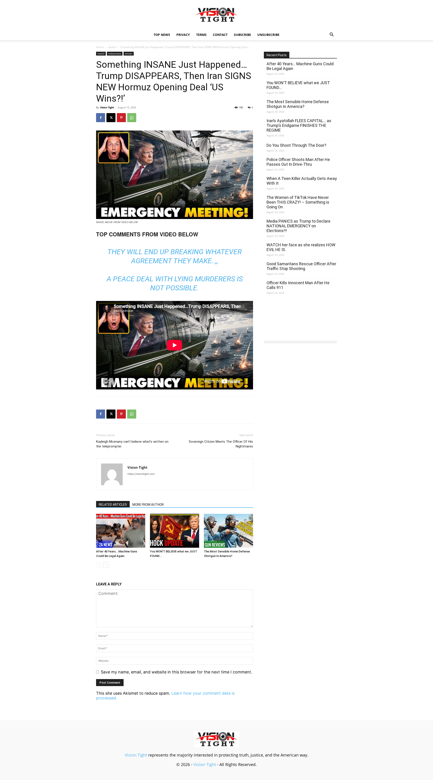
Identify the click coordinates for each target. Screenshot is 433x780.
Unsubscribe (268, 35)
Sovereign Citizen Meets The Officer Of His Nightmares (221, 444)
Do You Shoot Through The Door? (296, 145)
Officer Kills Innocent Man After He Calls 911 (298, 285)
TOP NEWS (162, 35)
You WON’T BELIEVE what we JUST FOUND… (298, 85)
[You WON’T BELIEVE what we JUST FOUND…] (174, 531)
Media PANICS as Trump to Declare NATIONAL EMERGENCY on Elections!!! (298, 226)
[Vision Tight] (216, 15)
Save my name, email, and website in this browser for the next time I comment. (176, 672)
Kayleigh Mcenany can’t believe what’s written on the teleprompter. (132, 444)
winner (128, 53)
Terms (201, 35)
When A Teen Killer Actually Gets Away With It (302, 181)
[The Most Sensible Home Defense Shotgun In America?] (228, 531)
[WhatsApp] (131, 117)
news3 (112, 47)
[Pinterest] (121, 117)
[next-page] (106, 565)
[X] (110, 117)
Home (100, 47)
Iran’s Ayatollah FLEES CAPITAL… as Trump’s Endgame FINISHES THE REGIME (299, 125)
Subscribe (242, 35)
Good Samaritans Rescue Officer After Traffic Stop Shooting (301, 266)
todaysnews (114, 53)
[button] (331, 34)
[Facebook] (100, 117)
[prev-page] (99, 565)
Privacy (183, 35)
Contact (220, 35)
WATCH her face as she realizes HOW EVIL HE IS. (301, 247)
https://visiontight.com (141, 473)
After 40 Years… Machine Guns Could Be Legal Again (300, 66)
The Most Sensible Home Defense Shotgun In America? (298, 104)
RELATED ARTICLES (113, 504)
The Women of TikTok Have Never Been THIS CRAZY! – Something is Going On (298, 202)
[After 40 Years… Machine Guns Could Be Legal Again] (120, 531)
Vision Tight (107, 107)
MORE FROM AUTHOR (148, 504)
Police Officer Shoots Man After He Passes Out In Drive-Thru (298, 162)
